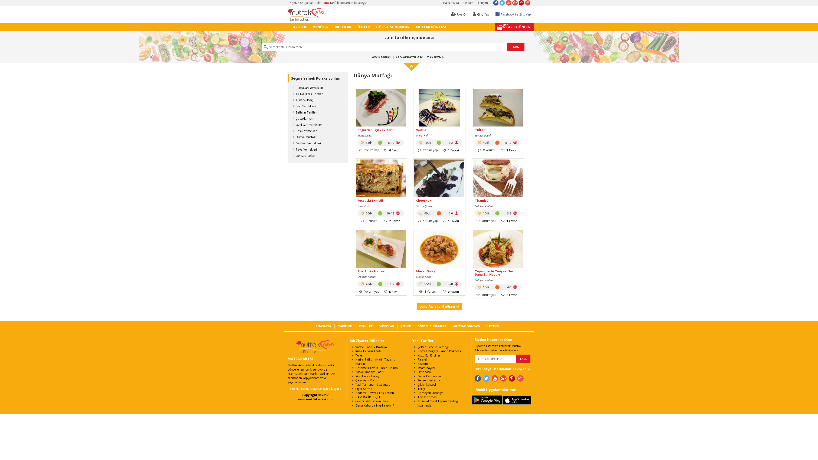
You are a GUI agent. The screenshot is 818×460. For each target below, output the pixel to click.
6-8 (509, 213)
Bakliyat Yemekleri (308, 143)
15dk (486, 213)
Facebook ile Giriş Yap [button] (516, 14)
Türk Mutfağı (435, 57)
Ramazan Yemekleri (309, 88)
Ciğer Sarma (363, 389)
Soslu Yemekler (306, 131)
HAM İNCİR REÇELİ (368, 397)
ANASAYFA (323, 326)
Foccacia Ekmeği (370, 200)
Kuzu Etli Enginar (429, 355)
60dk (368, 213)
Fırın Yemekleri (306, 106)
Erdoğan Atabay (484, 206)
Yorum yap (371, 150)
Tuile (358, 355)
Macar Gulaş (425, 271)
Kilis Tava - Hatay (367, 376)
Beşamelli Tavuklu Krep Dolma (376, 368)
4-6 (451, 213)
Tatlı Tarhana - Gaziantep (372, 384)
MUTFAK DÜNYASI (431, 27)
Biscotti (423, 364)
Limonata (424, 372)
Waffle (421, 130)
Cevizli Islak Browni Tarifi (372, 401)
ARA (516, 47)
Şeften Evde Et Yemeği (433, 347)
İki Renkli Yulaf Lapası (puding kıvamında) (438, 403)
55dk (368, 143)
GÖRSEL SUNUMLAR (392, 27)
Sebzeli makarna (429, 380)
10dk (427, 143)
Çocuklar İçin (304, 118)
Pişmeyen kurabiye (430, 393)
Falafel (422, 359)
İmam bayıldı (426, 368)
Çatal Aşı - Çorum (367, 380)
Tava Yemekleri (306, 149)
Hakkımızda (451, 3)
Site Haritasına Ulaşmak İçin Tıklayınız (315, 389)
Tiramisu (481, 200)
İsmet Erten (364, 206)
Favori (394, 150)
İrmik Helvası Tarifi (368, 351)
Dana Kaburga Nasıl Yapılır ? (374, 405)
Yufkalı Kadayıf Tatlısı (369, 372)
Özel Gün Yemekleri (309, 125)
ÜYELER (364, 27)
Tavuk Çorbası (427, 397)
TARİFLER (298, 27)
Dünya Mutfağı (381, 57)
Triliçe (422, 389)
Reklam (468, 3)
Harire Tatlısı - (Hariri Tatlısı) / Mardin (375, 361)
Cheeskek (423, 200)
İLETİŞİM (493, 326)
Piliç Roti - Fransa (371, 271)
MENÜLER (320, 27)
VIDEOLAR (343, 27)
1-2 (451, 143)
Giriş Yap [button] (483, 14)
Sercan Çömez (424, 206)
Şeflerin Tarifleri (306, 112)
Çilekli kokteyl (427, 384)
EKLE (523, 359)
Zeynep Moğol (483, 135)
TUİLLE (480, 130)
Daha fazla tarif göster (438, 307)
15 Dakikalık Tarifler (409, 57)
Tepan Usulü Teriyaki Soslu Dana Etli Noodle (495, 273)
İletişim (483, 3)
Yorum (489, 150)
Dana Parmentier (429, 376)
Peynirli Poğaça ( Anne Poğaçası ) (441, 351)
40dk (486, 143)
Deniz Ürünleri (305, 156)
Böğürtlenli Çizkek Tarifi (376, 130)
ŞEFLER (406, 326)
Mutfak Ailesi (365, 135)
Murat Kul (422, 135)
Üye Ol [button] (461, 14)
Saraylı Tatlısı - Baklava (371, 347)
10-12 (390, 213)
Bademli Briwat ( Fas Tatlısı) (374, 393)
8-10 (391, 143)
